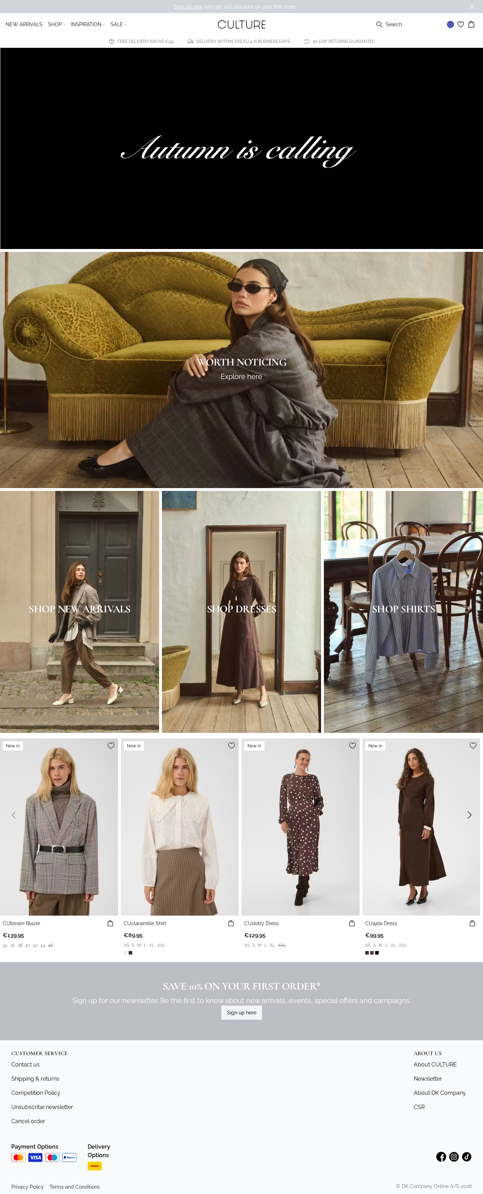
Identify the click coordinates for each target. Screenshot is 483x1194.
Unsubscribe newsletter (42, 1107)
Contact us (25, 1064)
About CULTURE (435, 1064)
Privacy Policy (27, 1187)
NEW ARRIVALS (24, 24)
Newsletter (428, 1078)
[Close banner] (472, 6)
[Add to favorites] (111, 745)
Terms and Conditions (75, 1187)
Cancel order (28, 1121)
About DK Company (440, 1093)
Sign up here (241, 1012)
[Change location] (450, 24)
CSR (419, 1107)
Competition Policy (35, 1093)
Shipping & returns (35, 1078)
